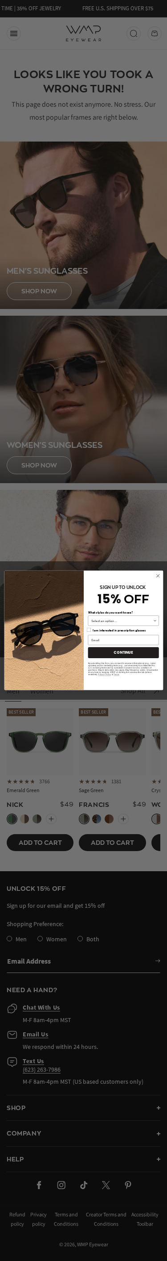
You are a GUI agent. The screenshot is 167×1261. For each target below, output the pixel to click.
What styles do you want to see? (110, 612)
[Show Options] (155, 621)
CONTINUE (123, 652)
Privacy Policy (104, 675)
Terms (116, 675)
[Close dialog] (157, 576)
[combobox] (122, 621)
